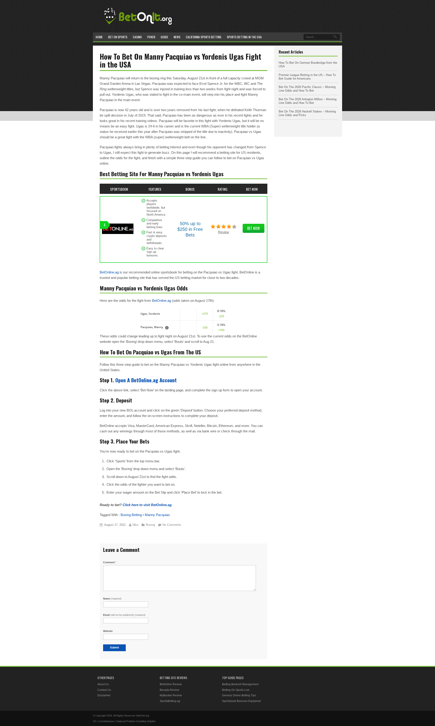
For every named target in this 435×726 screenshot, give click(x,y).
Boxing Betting (131, 515)
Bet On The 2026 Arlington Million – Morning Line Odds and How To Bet (307, 101)
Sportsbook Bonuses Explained (241, 701)
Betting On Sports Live (235, 690)
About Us (103, 684)
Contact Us (104, 690)
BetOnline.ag (109, 272)
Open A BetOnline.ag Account (146, 380)
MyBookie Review (171, 695)
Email (124, 615)
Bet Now (253, 228)
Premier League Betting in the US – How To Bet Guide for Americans (307, 76)
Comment (109, 562)
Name (112, 598)
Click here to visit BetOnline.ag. (147, 505)
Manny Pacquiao (157, 515)
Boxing (150, 524)
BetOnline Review (171, 684)
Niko (135, 524)
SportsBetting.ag (170, 701)
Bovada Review (169, 690)
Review (223, 232)
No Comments (171, 524)
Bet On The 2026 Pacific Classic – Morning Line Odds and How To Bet (307, 88)
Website (108, 631)
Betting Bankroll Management (240, 684)
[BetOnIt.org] (138, 26)
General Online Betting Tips (239, 695)
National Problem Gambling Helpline (136, 721)
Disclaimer (104, 695)
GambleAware (107, 721)
